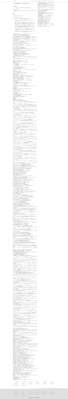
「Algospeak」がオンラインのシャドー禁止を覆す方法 (20, 176)
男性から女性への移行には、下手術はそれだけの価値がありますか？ (22, 373)
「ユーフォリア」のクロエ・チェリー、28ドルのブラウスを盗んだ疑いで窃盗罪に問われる (25, 312)
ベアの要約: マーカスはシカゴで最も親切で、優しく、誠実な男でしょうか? (22, 228)
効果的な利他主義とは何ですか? (17, 93)
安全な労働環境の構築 (16, 63)
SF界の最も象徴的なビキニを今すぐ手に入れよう (19, 213)
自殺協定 (14, 70)
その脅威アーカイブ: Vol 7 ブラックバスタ (18, 89)
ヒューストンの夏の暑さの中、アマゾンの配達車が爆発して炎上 (21, 223)
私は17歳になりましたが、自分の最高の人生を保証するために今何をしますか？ (23, 354)
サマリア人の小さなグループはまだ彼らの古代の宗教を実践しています (22, 200)
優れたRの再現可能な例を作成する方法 (43, 3)
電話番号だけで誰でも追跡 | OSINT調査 (18, 77)
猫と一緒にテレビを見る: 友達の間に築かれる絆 (19, 100)
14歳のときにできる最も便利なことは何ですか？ (19, 342)
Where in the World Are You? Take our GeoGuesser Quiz (20, 173)
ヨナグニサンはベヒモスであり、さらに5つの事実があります (21, 184)
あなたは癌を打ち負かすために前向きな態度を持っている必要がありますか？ (23, 165)
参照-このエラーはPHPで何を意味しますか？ (43, 21)
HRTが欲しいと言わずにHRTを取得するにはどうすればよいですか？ (22, 356)
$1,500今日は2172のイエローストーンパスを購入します (20, 181)
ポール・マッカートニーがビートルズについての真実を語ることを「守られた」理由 (24, 157)
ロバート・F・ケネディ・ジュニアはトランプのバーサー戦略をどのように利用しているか (24, 69)
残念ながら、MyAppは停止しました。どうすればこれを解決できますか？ (22, 50)
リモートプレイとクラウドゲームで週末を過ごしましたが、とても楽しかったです (23, 218)
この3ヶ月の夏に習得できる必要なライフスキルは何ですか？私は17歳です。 (23, 372)
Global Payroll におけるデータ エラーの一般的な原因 (20, 83)
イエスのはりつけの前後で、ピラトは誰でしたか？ (19, 190)
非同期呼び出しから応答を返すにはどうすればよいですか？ (45, 4)
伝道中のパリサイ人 (15, 86)
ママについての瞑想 (15, 92)
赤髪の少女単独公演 (15, 81)
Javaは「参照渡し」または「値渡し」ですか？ (44, 26)
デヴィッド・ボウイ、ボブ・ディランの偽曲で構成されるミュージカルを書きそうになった (24, 126)
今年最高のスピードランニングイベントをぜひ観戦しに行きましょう (22, 234)
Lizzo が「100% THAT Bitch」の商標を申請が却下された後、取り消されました (23, 318)
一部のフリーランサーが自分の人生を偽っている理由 (20, 60)
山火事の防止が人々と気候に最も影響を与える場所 (19, 178)
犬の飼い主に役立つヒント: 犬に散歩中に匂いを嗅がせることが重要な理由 (22, 94)
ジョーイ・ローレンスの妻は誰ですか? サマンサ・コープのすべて (21, 319)
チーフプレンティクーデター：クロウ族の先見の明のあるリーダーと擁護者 (22, 195)
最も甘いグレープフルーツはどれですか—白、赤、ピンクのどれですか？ (22, 167)
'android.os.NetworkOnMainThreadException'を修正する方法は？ (21, 53)
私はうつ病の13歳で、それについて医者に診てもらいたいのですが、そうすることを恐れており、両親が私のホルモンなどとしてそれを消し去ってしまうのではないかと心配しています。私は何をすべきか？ (25, 330)
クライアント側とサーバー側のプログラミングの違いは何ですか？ (21, 43)
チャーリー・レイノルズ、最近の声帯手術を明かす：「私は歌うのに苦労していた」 (24, 295)
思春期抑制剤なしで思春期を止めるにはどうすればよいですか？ (21, 341)
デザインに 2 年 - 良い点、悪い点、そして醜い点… (19, 72)
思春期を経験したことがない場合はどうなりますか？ (20, 362)
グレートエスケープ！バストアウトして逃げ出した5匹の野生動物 (21, 199)
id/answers (51, 383)
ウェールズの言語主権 (16, 65)
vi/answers (23, 383)
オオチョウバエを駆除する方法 (17, 193)
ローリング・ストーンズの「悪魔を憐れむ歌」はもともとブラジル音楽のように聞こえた (24, 129)
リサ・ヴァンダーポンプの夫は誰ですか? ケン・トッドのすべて (21, 299)
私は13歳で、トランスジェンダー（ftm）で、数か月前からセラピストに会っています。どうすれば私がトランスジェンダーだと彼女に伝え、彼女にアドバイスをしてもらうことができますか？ (25, 333)
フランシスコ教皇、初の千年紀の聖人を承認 (18, 253)
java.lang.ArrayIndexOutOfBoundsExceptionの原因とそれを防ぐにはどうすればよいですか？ (25, 48)
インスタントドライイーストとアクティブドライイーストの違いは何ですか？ (23, 175)
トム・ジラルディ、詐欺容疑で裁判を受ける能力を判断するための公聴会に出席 (23, 272)
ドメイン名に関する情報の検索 (17, 95)
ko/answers (37, 383)
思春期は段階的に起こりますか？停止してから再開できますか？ (21, 376)
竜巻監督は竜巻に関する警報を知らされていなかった (20, 254)
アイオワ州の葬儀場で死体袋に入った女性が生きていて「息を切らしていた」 (23, 273)
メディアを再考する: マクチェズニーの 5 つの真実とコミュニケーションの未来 (23, 64)
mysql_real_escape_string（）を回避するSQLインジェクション (21, 42)
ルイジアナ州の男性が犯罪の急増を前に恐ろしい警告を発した (21, 240)
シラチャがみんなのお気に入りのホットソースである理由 (20, 187)
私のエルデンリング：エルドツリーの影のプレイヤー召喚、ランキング (22, 249)
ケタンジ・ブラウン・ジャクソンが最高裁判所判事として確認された (22, 164)
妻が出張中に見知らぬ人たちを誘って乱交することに (20, 96)
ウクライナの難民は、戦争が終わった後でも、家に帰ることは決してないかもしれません (24, 177)
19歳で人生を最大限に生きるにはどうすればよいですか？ (20, 359)
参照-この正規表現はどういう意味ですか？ (43, 19)
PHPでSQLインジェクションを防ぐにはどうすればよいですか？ (46, 5)
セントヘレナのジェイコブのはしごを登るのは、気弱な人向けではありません (23, 197)
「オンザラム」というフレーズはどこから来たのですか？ (20, 194)
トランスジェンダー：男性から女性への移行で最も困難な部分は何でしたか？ (23, 364)
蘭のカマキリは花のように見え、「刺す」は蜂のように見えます (21, 182)
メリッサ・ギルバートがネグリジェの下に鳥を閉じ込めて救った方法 (22, 153)
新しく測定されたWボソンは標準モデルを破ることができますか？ (21, 171)
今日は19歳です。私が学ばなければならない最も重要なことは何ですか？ (22, 367)
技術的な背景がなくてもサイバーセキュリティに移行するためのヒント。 (22, 88)
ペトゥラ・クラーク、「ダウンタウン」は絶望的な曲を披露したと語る (22, 101)
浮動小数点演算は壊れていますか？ (42, 11)
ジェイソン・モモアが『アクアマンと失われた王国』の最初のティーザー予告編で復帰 (24, 259)
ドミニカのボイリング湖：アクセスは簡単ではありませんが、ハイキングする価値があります (25, 166)
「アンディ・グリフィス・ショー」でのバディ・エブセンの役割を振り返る (22, 119)
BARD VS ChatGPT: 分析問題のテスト (18, 99)
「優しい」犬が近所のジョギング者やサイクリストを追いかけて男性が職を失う (23, 76)
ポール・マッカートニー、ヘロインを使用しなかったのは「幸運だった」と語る (23, 123)
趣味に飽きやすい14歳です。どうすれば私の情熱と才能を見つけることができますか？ (24, 358)
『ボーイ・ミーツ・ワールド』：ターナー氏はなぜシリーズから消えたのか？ (23, 122)
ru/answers (16, 383)
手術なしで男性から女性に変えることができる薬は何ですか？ (21, 348)
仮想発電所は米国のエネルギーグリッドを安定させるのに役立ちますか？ (22, 179)
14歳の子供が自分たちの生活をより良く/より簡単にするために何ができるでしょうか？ (24, 355)
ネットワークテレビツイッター (17, 90)
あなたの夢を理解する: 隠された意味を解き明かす (19, 183)
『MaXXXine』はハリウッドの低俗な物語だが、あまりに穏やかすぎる (22, 255)
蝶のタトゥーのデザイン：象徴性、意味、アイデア (19, 172)
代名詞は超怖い (15, 87)
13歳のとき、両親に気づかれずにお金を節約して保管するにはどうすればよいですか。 (24, 365)
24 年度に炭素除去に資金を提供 (17, 71)
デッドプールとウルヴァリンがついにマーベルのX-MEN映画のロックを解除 (22, 225)
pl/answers (16, 385)
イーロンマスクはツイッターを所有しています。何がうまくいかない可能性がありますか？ (24, 191)
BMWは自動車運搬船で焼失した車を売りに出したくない (20, 224)
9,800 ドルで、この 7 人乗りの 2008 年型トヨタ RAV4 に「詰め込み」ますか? (23, 235)
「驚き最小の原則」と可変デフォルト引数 (18, 55)
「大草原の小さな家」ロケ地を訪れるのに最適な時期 (20, 132)
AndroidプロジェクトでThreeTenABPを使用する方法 (19, 47)
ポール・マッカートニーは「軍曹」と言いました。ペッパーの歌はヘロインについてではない (25, 105)
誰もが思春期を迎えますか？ (16, 378)
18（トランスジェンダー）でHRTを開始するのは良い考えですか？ (21, 337)
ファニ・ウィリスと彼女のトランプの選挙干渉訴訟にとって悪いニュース (22, 226)
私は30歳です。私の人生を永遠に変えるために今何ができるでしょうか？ (22, 349)
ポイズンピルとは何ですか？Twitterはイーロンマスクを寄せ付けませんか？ (23, 189)
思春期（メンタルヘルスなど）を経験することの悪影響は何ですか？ (22, 374)
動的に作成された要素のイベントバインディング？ (44, 16)
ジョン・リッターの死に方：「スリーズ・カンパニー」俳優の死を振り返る (22, 141)
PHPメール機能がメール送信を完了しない (43, 22)
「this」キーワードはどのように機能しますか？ (19, 51)
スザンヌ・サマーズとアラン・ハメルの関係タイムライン (20, 325)
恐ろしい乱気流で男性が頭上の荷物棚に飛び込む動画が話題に (21, 232)
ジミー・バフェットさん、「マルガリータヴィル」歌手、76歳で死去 (22, 279)
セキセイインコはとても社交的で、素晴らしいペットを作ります (21, 170)
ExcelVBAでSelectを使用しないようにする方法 (44, 20)
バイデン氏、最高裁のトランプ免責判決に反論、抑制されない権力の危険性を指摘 (23, 242)
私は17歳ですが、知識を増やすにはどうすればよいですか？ (21, 360)
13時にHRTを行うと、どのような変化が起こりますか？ (20, 353)
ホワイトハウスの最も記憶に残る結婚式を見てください (20, 202)
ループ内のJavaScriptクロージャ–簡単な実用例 (44, 17)
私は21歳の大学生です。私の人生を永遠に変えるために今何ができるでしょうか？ (23, 338)
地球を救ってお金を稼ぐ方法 (16, 61)
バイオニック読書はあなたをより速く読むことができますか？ (21, 188)
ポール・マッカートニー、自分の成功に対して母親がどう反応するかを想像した (23, 112)
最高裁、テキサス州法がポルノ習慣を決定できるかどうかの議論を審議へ (22, 250)
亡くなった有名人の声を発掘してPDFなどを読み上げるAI (20, 205)
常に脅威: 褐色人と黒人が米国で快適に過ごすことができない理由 (21, 78)
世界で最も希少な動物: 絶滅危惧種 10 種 (18, 169)
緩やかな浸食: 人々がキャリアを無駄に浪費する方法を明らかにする (21, 75)
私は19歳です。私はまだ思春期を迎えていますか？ (19, 352)
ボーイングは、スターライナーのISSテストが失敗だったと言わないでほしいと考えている (24, 208)
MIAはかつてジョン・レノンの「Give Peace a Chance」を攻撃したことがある (23, 163)
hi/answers (23, 385)
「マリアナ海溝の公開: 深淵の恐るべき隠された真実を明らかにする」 (22, 82)
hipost (23, 395)
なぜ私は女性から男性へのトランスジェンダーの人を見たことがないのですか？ (23, 366)
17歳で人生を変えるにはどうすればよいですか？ (19, 377)
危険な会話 (14, 98)
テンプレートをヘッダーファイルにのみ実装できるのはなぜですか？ (22, 35)
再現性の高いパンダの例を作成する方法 (18, 44)
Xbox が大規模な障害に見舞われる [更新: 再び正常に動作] (20, 252)
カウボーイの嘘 (15, 84)
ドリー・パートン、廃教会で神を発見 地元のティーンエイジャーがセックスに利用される (24, 147)
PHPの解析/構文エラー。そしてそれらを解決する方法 (45, 15)
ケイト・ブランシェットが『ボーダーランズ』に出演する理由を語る (22, 229)
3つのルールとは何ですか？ (16, 49)
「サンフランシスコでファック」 (17, 66)
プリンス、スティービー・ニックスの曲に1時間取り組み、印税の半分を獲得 (23, 120)
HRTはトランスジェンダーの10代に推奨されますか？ (20, 336)
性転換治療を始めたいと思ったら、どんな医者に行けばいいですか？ (22, 379)
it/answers (30, 383)
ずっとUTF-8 (39, 25)
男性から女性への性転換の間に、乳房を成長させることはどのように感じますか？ (23, 361)
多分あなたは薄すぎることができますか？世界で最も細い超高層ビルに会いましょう (24, 185)
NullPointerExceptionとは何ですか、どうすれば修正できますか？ (46, 2)
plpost (16, 395)
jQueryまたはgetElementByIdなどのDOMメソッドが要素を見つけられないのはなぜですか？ (25, 36)
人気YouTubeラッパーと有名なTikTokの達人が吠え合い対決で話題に (22, 241)
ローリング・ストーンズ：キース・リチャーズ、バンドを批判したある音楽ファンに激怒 (24, 104)
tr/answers (44, 383)
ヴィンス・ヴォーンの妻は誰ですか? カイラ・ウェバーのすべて (21, 285)
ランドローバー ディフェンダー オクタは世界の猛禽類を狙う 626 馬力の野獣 (23, 238)
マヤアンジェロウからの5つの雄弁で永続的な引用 (19, 201)
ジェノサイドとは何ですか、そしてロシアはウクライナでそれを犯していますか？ (23, 196)
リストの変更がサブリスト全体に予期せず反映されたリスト (20, 54)
